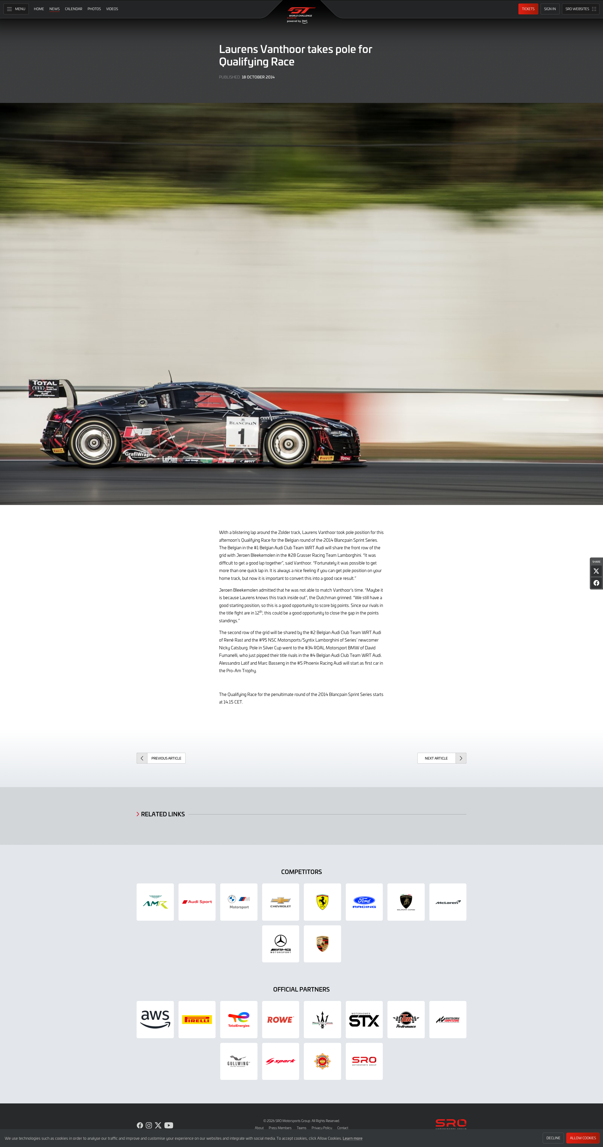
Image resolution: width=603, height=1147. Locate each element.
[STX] (364, 1019)
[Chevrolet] (280, 902)
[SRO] (364, 1061)
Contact (342, 1128)
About (259, 1128)
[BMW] (238, 902)
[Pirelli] (197, 1019)
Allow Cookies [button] (583, 1138)
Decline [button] (553, 1138)
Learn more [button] (353, 1138)
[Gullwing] (238, 1061)
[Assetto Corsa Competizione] (448, 1019)
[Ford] (364, 902)
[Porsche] (322, 944)
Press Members (280, 1128)
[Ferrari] (322, 902)
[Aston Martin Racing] (155, 902)
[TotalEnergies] (238, 1019)
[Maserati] (322, 1019)
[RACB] (322, 1061)
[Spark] (280, 1061)
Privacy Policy (322, 1128)
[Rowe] (280, 1019)
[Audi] (197, 902)
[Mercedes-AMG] (280, 944)
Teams (301, 1128)
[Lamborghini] (406, 902)
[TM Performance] (406, 1019)
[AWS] (155, 1019)
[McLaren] (448, 902)
